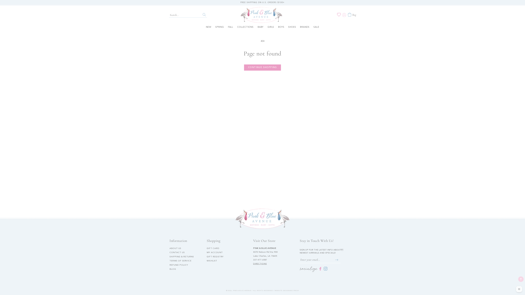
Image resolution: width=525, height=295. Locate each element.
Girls (271, 27)
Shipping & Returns (182, 257)
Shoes (292, 27)
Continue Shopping (262, 67)
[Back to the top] (521, 279)
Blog (173, 269)
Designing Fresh (291, 290)
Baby (260, 27)
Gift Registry (215, 257)
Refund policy (179, 265)
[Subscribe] (336, 260)
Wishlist (212, 261)
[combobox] (188, 15)
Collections (245, 27)
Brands (304, 27)
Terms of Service (180, 261)
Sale (316, 27)
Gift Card (213, 248)
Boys (281, 27)
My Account (215, 253)
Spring (219, 27)
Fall (230, 27)
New (208, 27)
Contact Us (177, 253)
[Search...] (204, 14)
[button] (352, 14)
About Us (175, 248)
